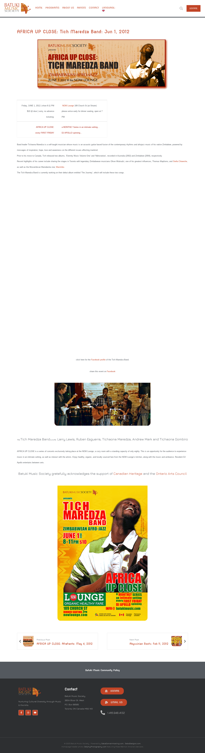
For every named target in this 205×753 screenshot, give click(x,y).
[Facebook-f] (21, 712)
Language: (109, 7)
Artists (81, 7)
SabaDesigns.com (133, 743)
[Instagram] (28, 712)
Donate (193, 8)
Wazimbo (60, 167)
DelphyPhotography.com (95, 746)
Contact (94, 7)
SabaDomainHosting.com (112, 743)
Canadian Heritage (127, 474)
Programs (52, 7)
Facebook (111, 371)
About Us (68, 7)
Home (38, 7)
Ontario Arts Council (171, 474)
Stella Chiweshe (180, 161)
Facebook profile (98, 360)
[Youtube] (35, 712)
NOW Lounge (68, 106)
